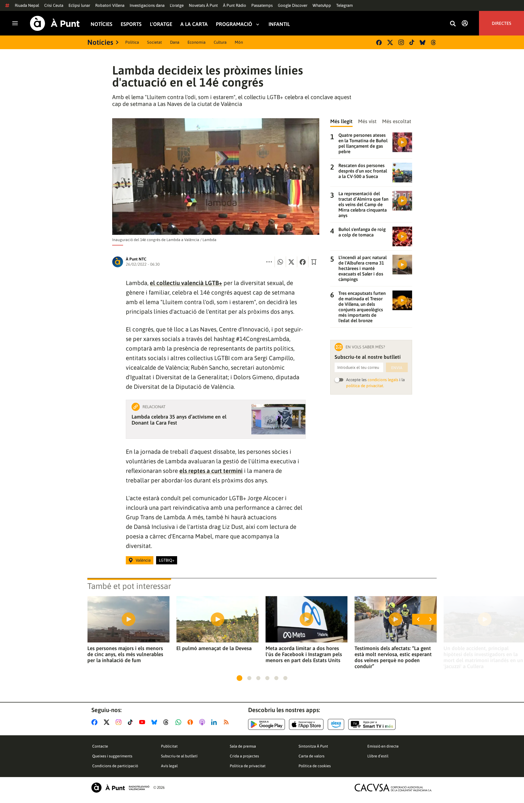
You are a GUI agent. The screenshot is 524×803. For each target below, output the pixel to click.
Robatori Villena (109, 5)
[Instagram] (401, 42)
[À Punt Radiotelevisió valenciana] (120, 788)
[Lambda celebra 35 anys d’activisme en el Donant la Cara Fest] (278, 419)
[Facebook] (379, 42)
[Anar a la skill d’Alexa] (336, 724)
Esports (131, 24)
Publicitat (169, 746)
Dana (174, 42)
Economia (196, 42)
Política (132, 42)
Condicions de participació (115, 766)
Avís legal (169, 766)
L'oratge (177, 5)
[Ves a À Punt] (55, 23)
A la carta (194, 24)
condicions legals (383, 379)
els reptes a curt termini (211, 470)
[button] (239, 678)
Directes (501, 23)
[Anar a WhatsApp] (179, 722)
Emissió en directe (383, 746)
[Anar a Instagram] (120, 722)
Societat (154, 42)
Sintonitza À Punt (313, 746)
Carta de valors (311, 756)
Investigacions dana (147, 5)
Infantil (279, 24)
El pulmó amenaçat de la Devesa (214, 648)
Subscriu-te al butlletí (179, 756)
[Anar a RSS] (227, 722)
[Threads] (434, 42)
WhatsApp (321, 5)
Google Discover (292, 5)
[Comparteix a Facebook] (302, 261)
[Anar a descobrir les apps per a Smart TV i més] (372, 724)
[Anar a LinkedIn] (215, 722)
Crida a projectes (244, 756)
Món (239, 42)
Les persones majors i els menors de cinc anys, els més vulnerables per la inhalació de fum (125, 654)
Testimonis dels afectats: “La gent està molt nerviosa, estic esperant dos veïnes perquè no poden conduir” (393, 657)
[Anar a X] (108, 722)
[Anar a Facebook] (95, 722)
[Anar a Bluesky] (155, 722)
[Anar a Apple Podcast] (203, 722)
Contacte (100, 746)
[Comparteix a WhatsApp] (280, 261)
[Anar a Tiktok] (131, 722)
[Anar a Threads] (167, 722)
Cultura (220, 42)
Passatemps (262, 5)
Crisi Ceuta (53, 5)
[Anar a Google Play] (266, 724)
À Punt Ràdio (234, 5)
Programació (234, 24)
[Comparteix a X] (291, 261)
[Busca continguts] (452, 24)
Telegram (344, 5)
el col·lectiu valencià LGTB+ (186, 282)
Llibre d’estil (377, 756)
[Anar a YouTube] (143, 722)
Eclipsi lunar (79, 5)
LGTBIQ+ (166, 560)
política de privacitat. (365, 385)
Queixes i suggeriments (112, 756)
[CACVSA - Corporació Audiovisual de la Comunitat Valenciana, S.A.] (393, 788)
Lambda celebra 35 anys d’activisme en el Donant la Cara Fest (179, 420)
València (143, 560)
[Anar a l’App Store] (306, 724)
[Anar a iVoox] (191, 722)
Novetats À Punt (203, 5)
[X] (390, 42)
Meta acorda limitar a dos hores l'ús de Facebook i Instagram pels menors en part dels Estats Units (304, 654)
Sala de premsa (243, 746)
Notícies (101, 24)
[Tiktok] (411, 42)
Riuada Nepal (27, 5)
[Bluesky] (422, 42)
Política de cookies (315, 766)
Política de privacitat (248, 766)
